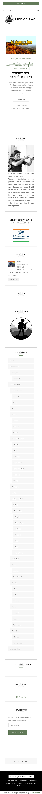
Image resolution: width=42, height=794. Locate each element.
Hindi (13, 59)
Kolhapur (18, 529)
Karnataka (15, 487)
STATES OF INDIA (15, 385)
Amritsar (16, 571)
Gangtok (16, 613)
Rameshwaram (18, 643)
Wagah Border (18, 577)
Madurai (16, 637)
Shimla (15, 481)
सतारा (31, 66)
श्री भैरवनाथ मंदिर (20, 66)
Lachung (16, 619)
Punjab (14, 565)
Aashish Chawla (11, 783)
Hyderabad (17, 397)
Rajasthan (15, 583)
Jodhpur (16, 595)
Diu (13, 409)
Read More (21, 99)
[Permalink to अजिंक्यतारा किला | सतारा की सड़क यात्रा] (21, 53)
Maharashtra (20, 59)
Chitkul (15, 451)
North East (15, 559)
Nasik (17, 541)
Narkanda (16, 475)
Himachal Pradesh (18, 439)
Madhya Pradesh (17, 499)
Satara (28, 59)
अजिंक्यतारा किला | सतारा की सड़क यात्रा (21, 75)
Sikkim (14, 607)
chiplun (17, 517)
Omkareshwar (18, 553)
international (14, 367)
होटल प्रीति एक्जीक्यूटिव (21, 68)
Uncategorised (15, 649)
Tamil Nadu (15, 631)
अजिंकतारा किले (15, 63)
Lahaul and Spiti (18, 469)
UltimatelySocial (34, 793)
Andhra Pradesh (17, 391)
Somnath (16, 427)
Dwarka (15, 421)
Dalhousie (16, 457)
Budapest (16, 379)
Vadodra (16, 433)
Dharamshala (17, 463)
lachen (14, 493)
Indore (15, 505)
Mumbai (18, 535)
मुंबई (25, 63)
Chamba (16, 445)
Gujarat (14, 415)
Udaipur (16, 601)
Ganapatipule (19, 523)
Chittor (15, 589)
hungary (15, 373)
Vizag (15, 403)
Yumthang (16, 625)
